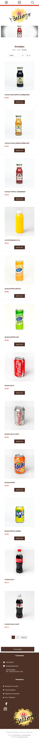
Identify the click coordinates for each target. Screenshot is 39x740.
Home (14, 50)
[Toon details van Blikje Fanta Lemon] (19, 512)
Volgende (23, 637)
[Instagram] (5, 709)
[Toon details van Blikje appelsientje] (19, 270)
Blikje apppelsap (12, 337)
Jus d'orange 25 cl (12, 240)
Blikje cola (9, 385)
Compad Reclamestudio (22, 737)
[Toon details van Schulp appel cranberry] (19, 173)
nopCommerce (17, 735)
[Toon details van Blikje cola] (19, 366)
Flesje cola (9, 579)
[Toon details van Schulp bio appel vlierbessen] (19, 76)
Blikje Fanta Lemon (13, 531)
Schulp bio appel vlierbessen (17, 95)
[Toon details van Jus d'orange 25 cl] (19, 221)
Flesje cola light (12, 624)
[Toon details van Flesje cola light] (19, 605)
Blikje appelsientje (13, 289)
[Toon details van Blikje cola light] (19, 415)
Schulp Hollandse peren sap (17, 143)
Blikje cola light (12, 434)
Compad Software (27, 735)
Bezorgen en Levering (11, 686)
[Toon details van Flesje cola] (19, 560)
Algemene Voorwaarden (12, 694)
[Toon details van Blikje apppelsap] (19, 318)
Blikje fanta (10, 482)
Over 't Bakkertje (10, 697)
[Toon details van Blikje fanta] (19, 463)
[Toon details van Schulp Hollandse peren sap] (19, 124)
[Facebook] (6, 703)
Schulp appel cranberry (15, 192)
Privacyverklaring (10, 690)
